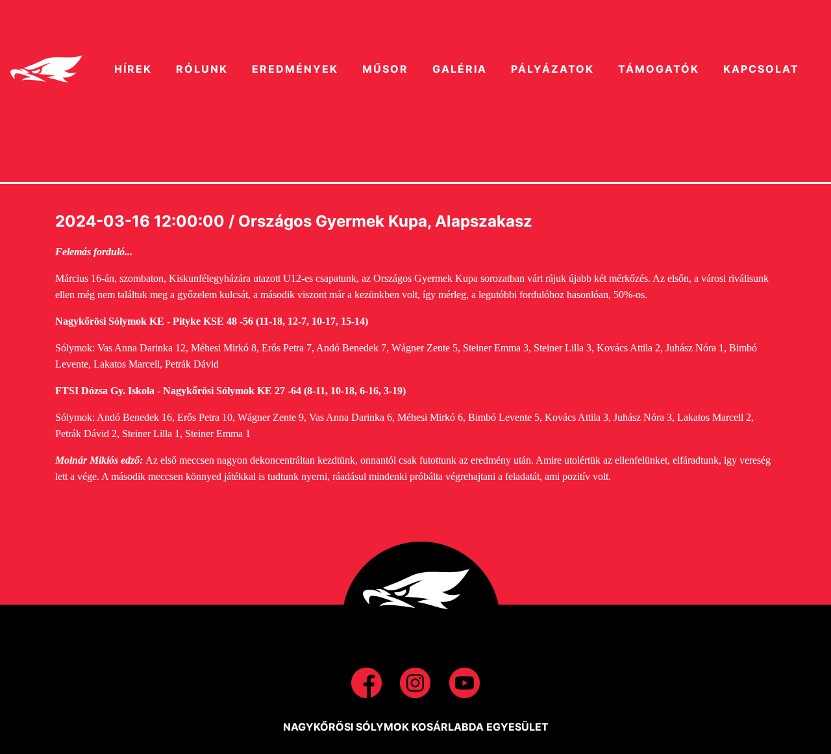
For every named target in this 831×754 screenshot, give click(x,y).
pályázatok (552, 68)
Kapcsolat (761, 68)
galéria (459, 68)
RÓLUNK (202, 68)
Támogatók (658, 68)
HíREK (133, 68)
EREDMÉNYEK (295, 68)
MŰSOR (385, 68)
